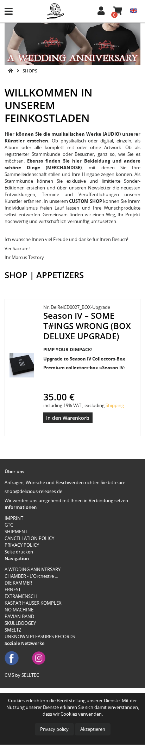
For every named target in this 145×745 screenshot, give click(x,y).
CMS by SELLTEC (22, 675)
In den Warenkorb (67, 418)
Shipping (115, 405)
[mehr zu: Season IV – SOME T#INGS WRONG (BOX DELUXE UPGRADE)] (22, 365)
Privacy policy (54, 729)
